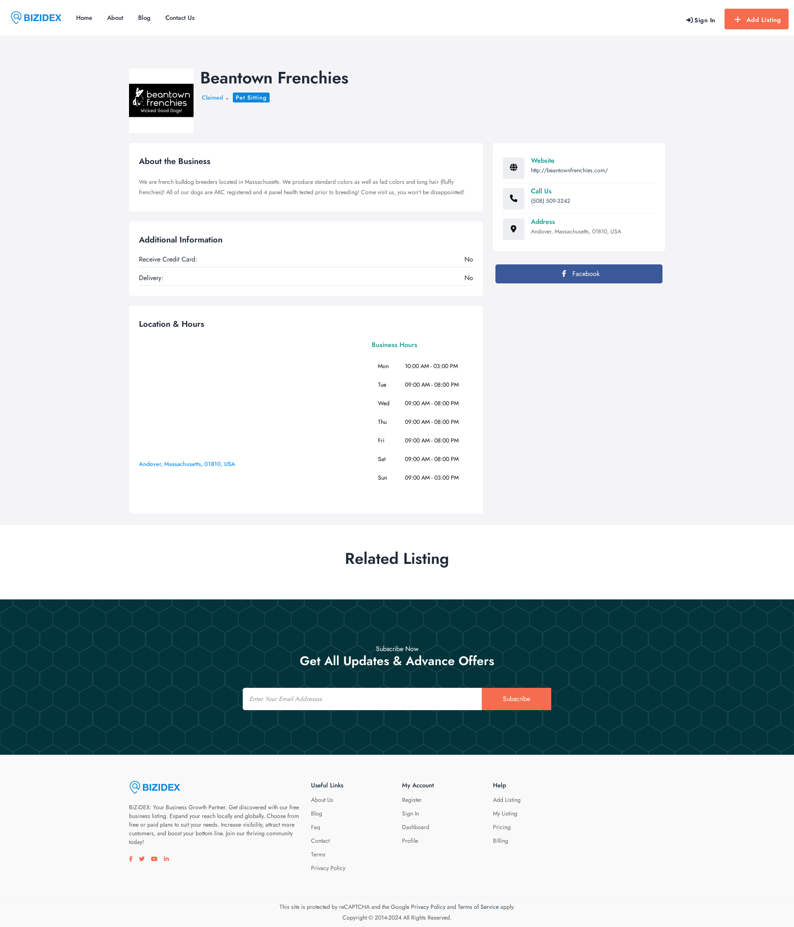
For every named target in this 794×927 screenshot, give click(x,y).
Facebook (585, 273)
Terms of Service (478, 907)
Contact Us (179, 17)
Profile (410, 841)
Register (412, 800)
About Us (322, 800)
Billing (500, 841)
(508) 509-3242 (550, 201)
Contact (320, 841)
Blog (144, 17)
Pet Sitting (251, 97)
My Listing (505, 813)
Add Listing (763, 19)
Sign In (410, 813)
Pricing (502, 827)
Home (84, 17)
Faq (315, 827)
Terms (318, 854)
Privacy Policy (328, 868)
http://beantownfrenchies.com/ (569, 170)
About (115, 17)
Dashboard (415, 827)
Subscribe (516, 699)
